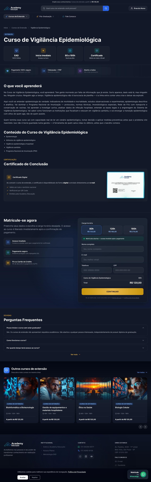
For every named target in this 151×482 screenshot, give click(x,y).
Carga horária (87, 223)
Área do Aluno (139, 8)
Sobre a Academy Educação (54, 447)
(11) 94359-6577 (87, 447)
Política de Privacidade (77, 472)
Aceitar (23, 477)
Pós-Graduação (45, 16)
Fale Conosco (70, 16)
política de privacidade (131, 298)
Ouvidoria (121, 465)
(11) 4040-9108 (87, 451)
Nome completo (88, 244)
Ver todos (141, 372)
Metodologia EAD (49, 454)
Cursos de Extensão (16, 16)
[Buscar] (106, 8)
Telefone (85, 265)
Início (6, 28)
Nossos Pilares (48, 451)
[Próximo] (145, 427)
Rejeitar (35, 477)
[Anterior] (141, 427)
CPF (115, 265)
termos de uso (116, 298)
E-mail (84, 255)
